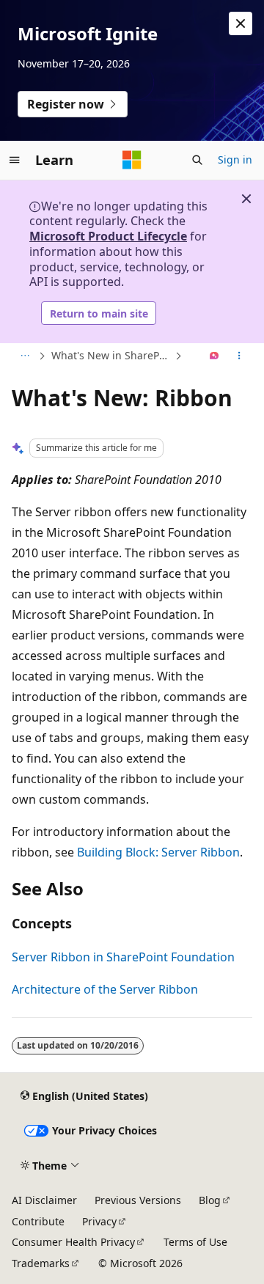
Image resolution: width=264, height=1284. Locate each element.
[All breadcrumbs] (24, 356)
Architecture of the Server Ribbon (105, 989)
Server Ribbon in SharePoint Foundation (123, 957)
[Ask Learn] (214, 356)
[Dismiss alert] (240, 23)
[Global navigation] (14, 160)
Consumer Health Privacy (73, 1242)
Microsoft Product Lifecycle (108, 236)
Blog (210, 1200)
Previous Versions (138, 1200)
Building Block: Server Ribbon (158, 852)
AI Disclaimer (44, 1200)
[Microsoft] (132, 159)
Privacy (99, 1221)
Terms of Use (195, 1242)
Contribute (38, 1221)
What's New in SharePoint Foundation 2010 (111, 355)
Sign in (235, 159)
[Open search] (197, 160)
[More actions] (239, 356)
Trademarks (41, 1263)
